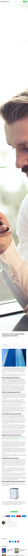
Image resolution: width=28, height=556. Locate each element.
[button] (8, 516)
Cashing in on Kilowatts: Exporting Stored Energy (22, 550)
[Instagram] (18, 542)
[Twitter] (13, 542)
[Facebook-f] (10, 542)
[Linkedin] (15, 542)
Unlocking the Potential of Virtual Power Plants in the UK (10, 550)
